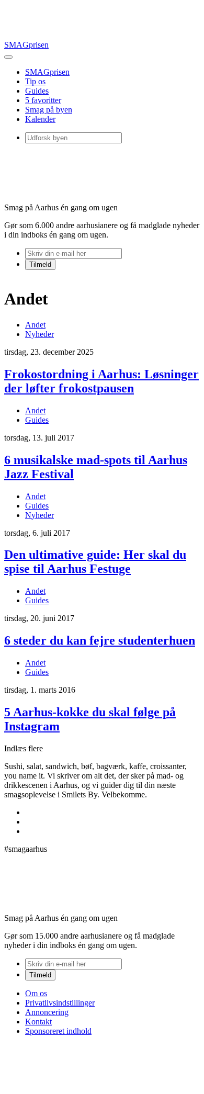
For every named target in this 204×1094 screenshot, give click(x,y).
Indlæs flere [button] (23, 748)
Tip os (35, 81)
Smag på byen (48, 109)
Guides (37, 90)
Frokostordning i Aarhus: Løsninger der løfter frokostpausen (101, 381)
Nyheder (39, 334)
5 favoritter (43, 100)
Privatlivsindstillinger (60, 1002)
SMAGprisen (26, 44)
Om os (36, 993)
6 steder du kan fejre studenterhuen (99, 640)
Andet (35, 324)
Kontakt (38, 1021)
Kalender (40, 119)
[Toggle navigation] (8, 57)
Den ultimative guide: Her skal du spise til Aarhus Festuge (95, 562)
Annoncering (47, 1012)
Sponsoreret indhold (58, 1031)
